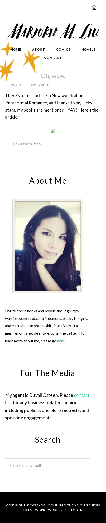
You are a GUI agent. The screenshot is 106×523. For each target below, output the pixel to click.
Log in (77, 510)
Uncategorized (25, 144)
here (61, 341)
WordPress (58, 510)
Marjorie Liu (53, 30)
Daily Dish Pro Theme (60, 505)
